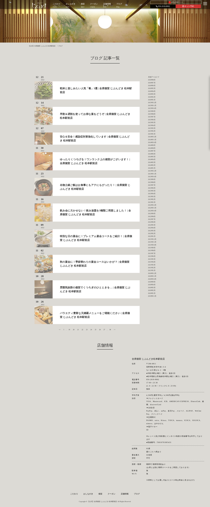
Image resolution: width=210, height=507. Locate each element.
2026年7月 (151, 83)
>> (114, 330)
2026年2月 (151, 97)
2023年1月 (151, 202)
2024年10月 (152, 142)
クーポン (111, 494)
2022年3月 (151, 231)
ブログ (137, 494)
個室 (100, 494)
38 (110, 330)
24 (91, 330)
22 (82, 330)
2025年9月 (151, 111)
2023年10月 (152, 176)
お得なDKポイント (176, 2)
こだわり (74, 494)
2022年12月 (152, 205)
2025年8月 (151, 114)
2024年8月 (151, 148)
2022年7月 (151, 219)
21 (78, 330)
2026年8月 (151, 80)
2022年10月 (152, 211)
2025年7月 (151, 117)
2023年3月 (151, 196)
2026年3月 (151, 94)
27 (104, 330)
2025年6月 (151, 120)
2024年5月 (151, 157)
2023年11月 (152, 174)
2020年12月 (152, 273)
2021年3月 (151, 265)
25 (95, 330)
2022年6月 (151, 222)
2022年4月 (151, 228)
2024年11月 (152, 140)
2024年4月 (151, 159)
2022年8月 (151, 216)
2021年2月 (151, 268)
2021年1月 (151, 270)
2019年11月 (152, 296)
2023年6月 (151, 188)
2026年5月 (151, 88)
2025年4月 (151, 125)
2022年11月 (152, 208)
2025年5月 (151, 122)
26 (100, 330)
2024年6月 (151, 154)
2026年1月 (151, 100)
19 (69, 330)
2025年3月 (151, 128)
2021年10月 (152, 245)
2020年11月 (152, 276)
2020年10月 (152, 279)
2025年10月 (152, 108)
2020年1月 (151, 293)
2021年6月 (151, 256)
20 (73, 330)
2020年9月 (151, 282)
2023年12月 (152, 171)
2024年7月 (151, 151)
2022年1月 (151, 236)
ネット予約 (189, 6)
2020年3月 (151, 287)
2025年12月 (152, 102)
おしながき (88, 494)
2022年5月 (151, 225)
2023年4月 (151, 193)
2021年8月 (151, 250)
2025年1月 (151, 134)
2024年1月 (151, 168)
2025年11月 (152, 105)
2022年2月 (151, 233)
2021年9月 (151, 248)
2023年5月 (151, 191)
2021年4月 (151, 262)
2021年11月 (152, 242)
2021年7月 (151, 253)
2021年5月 (151, 259)
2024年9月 (151, 145)
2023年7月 (151, 185)
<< (60, 330)
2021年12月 (152, 239)
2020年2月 (151, 290)
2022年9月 (151, 213)
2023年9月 (151, 179)
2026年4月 (151, 91)
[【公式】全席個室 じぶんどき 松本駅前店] (39, 5)
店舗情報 (125, 494)
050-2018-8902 (164, 6)
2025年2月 (151, 131)
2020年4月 (151, 285)
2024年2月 (151, 165)
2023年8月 (151, 182)
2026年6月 (151, 85)
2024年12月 (152, 137)
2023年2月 (151, 199)
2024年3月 (151, 162)
